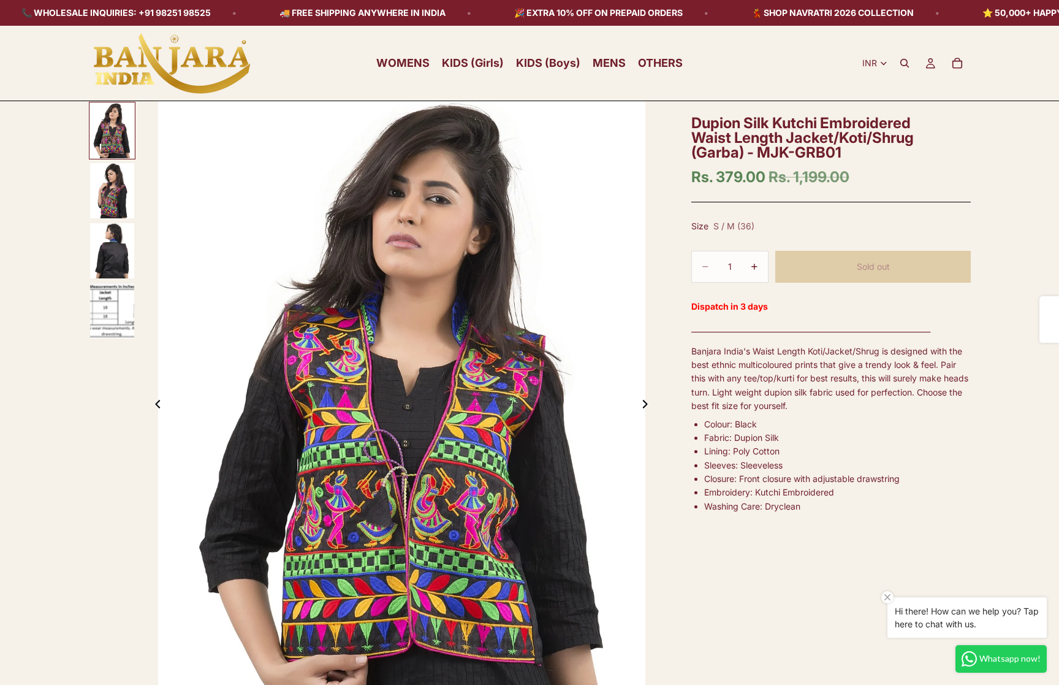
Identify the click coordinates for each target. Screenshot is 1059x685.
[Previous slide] (154, 405)
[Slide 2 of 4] (112, 190)
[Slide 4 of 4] (112, 311)
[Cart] (957, 63)
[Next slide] (648, 405)
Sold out (873, 266)
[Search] (904, 63)
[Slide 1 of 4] (112, 130)
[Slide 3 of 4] (112, 250)
